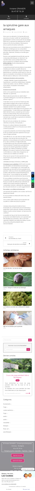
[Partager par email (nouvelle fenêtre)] (32, 184)
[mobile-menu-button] (32, 3)
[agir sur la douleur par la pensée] (17, 318)
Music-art (6, 429)
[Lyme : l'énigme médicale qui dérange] (17, 279)
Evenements (6, 404)
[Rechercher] (30, 340)
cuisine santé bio (8, 410)
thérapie (5, 426)
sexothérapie (7, 432)
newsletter (6, 422)
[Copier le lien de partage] (32, 186)
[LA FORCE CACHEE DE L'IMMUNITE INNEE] (17, 299)
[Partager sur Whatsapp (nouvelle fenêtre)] (32, 181)
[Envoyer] (28, 349)
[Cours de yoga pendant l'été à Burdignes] (17, 365)
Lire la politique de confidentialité (9, 484)
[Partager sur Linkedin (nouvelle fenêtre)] (32, 178)
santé (4, 416)
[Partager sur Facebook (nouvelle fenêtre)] (32, 173)
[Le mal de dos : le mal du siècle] (17, 260)
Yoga (4, 407)
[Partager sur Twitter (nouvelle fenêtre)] (32, 176)
